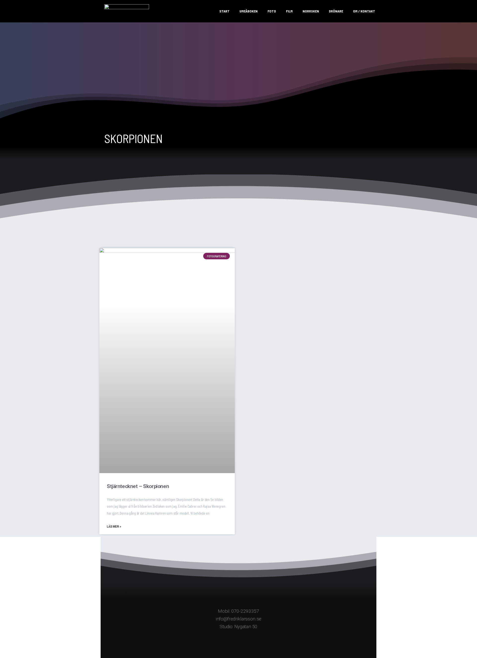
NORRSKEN (311, 11)
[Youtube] (258, 644)
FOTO (272, 11)
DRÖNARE (336, 11)
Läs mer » (114, 526)
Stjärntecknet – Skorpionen (138, 486)
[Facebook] (218, 644)
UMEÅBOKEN (248, 11)
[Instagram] (238, 644)
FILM (289, 11)
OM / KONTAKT (364, 11)
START (224, 11)
